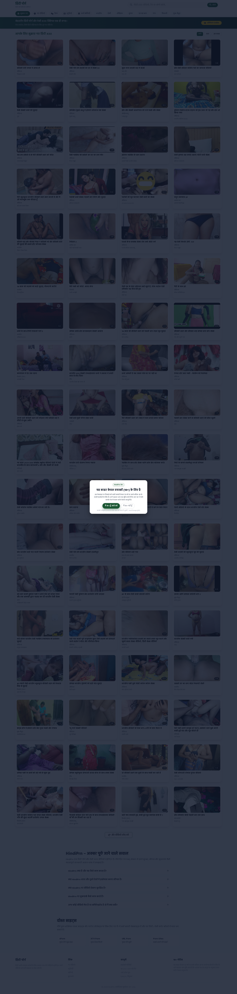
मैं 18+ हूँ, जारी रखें (111, 505)
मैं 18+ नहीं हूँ (127, 505)
